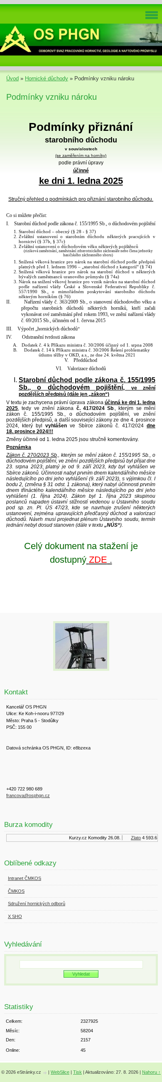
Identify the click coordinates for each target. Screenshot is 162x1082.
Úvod (12, 78)
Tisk (77, 1072)
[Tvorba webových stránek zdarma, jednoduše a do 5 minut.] (45, 1073)
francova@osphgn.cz (28, 795)
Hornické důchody (46, 78)
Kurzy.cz (76, 837)
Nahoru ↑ (151, 1072)
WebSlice (60, 1072)
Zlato (134, 837)
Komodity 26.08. (102, 837)
